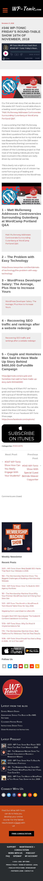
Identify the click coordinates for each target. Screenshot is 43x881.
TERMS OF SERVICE (25, 865)
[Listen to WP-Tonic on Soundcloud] (32, 666)
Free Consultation (21, 834)
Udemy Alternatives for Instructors (15, 729)
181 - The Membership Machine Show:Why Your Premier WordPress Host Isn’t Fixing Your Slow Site (24, 770)
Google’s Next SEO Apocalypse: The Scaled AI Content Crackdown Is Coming (21, 617)
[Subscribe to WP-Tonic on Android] (26, 666)
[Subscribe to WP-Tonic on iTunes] (4, 666)
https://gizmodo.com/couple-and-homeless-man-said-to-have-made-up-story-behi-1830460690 (19, 379)
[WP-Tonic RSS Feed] (37, 666)
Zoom (18, 823)
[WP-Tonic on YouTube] (21, 666)
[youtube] (19, 795)
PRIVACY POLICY (12, 865)
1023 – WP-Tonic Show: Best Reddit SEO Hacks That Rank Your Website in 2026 (21, 570)
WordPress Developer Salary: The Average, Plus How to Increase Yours (20, 304)
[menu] (5, 9)
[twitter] (9, 795)
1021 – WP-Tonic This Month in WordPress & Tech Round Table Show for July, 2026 (20, 604)
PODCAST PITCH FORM (16, 868)
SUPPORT (11, 847)
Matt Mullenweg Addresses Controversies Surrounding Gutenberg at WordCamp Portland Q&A (21, 115)
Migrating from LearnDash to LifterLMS (18, 611)
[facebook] (14, 795)
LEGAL (35, 865)
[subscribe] (25, 795)
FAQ (8, 856)
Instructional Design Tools (11, 726)
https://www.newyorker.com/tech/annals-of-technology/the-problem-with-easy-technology (21, 270)
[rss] (35, 795)
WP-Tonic (26, 861)
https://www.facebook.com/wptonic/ (18, 419)
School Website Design (10, 711)
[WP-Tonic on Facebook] (15, 666)
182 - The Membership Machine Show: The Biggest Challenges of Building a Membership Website (23, 754)
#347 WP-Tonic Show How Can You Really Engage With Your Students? (13, 469)
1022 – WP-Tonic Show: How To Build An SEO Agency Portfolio (20, 587)
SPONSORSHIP (31, 868)
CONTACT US (28, 871)
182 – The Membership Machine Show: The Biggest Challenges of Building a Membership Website (21, 578)
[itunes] (4, 795)
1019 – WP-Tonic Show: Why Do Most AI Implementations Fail (18, 625)
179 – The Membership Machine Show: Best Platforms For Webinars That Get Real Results (21, 632)
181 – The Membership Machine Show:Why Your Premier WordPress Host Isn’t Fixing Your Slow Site (21, 596)
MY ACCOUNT (31, 856)
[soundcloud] (30, 795)
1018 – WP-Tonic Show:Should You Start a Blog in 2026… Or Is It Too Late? (21, 640)
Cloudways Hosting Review (11, 722)
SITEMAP (17, 856)
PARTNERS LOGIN (17, 871)
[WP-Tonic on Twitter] (10, 666)
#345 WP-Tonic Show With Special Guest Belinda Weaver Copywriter (30, 472)
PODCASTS (18, 446)
